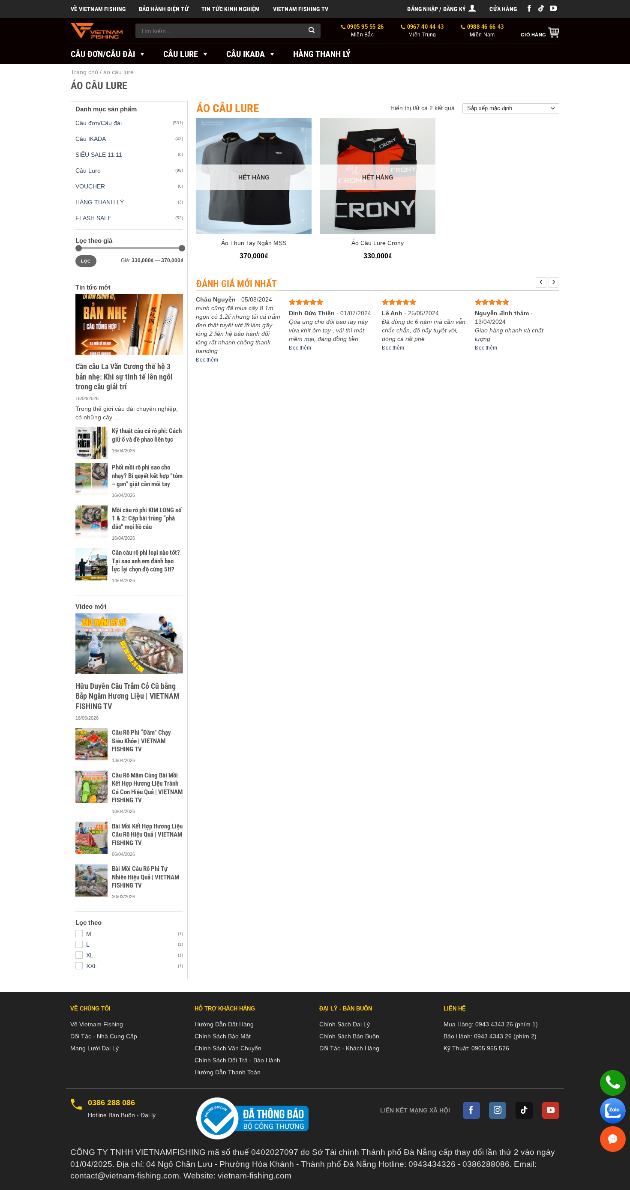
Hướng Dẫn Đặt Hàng (224, 1024)
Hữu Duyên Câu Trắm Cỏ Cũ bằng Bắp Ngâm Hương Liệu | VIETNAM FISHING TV (127, 696)
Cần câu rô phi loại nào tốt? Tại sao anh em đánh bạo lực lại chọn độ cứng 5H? (146, 561)
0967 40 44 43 (424, 31)
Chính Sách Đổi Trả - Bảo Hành (237, 1060)
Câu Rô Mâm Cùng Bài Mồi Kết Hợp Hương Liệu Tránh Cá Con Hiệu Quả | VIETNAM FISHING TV (147, 787)
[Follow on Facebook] (529, 8)
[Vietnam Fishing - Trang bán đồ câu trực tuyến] (97, 31)
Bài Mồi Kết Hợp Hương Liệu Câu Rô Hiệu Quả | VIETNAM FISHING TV (147, 834)
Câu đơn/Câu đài (103, 54)
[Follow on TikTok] (541, 8)
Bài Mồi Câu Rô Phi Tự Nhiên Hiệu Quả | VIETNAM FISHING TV (145, 877)
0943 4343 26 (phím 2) (505, 1036)
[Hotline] (613, 1083)
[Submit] (312, 31)
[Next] (554, 282)
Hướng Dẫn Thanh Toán (228, 1072)
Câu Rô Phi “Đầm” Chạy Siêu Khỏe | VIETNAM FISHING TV (141, 741)
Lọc (85, 261)
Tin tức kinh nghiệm (230, 9)
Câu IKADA (245, 54)
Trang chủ (84, 72)
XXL (91, 966)
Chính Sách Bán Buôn (349, 1036)
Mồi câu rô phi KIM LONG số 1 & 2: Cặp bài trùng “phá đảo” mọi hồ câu (146, 518)
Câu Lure (180, 54)
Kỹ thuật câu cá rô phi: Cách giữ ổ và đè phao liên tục (147, 435)
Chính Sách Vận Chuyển (228, 1048)
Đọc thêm (207, 360)
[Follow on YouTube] (553, 8)
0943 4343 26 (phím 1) (506, 1024)
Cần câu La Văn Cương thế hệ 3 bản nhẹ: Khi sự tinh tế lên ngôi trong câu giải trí (124, 376)
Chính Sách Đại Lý (344, 1024)
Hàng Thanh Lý (322, 54)
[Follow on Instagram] (497, 1110)
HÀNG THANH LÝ (99, 202)
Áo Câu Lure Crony (377, 242)
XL (89, 955)
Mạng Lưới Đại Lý (94, 1048)
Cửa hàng (503, 9)
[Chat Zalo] (613, 1111)
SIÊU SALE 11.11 (98, 154)
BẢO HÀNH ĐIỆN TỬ (164, 9)
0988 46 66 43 (484, 31)
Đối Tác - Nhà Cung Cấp (103, 1036)
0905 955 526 (490, 1048)
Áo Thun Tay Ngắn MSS (253, 242)
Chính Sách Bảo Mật (223, 1036)
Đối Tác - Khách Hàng (349, 1048)
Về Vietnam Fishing (98, 9)
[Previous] (541, 282)
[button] (442, 9)
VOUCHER (90, 186)
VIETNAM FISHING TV (301, 9)
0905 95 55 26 (364, 31)
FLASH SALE (93, 218)
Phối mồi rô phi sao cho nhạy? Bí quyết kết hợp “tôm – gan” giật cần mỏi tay (147, 475)
